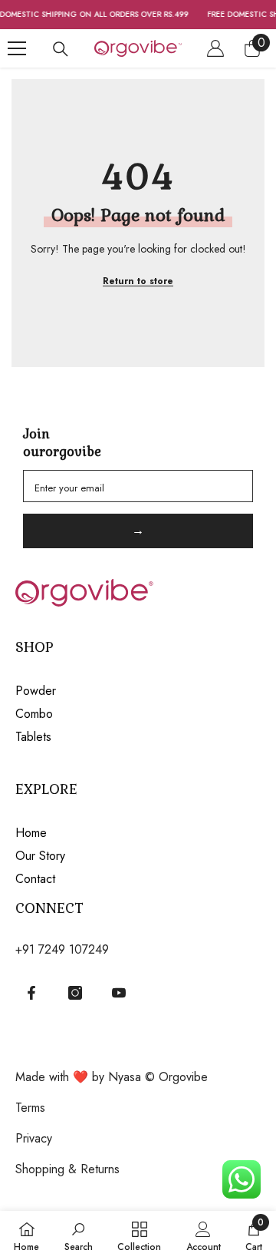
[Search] (60, 49)
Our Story (40, 856)
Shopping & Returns (67, 1169)
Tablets (33, 737)
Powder (35, 690)
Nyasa (126, 1077)
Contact (35, 879)
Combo (34, 714)
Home (31, 833)
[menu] (17, 48)
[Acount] (215, 48)
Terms (30, 1107)
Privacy (33, 1138)
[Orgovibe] (138, 589)
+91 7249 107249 (62, 949)
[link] (78, 1235)
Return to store (138, 281)
